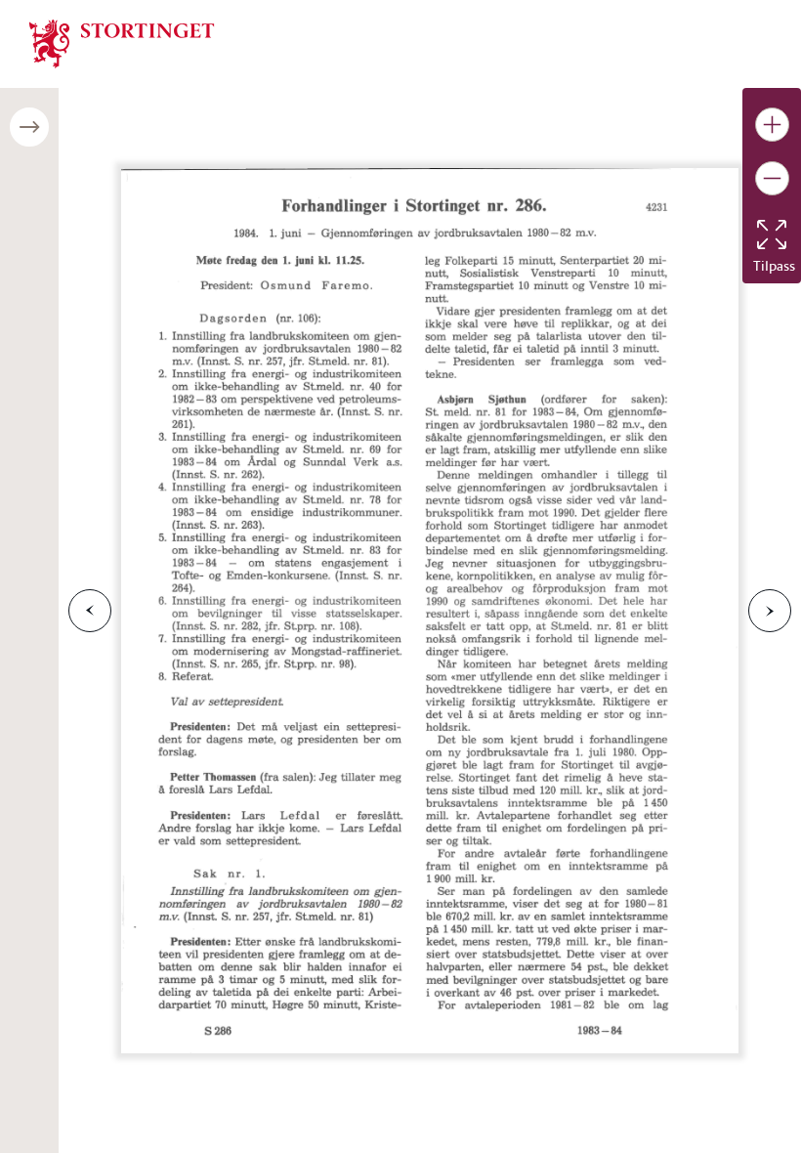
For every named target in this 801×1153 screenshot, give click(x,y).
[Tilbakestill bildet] (771, 234)
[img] (122, 42)
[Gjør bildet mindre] (772, 178)
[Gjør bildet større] (772, 124)
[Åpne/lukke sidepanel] (29, 127)
